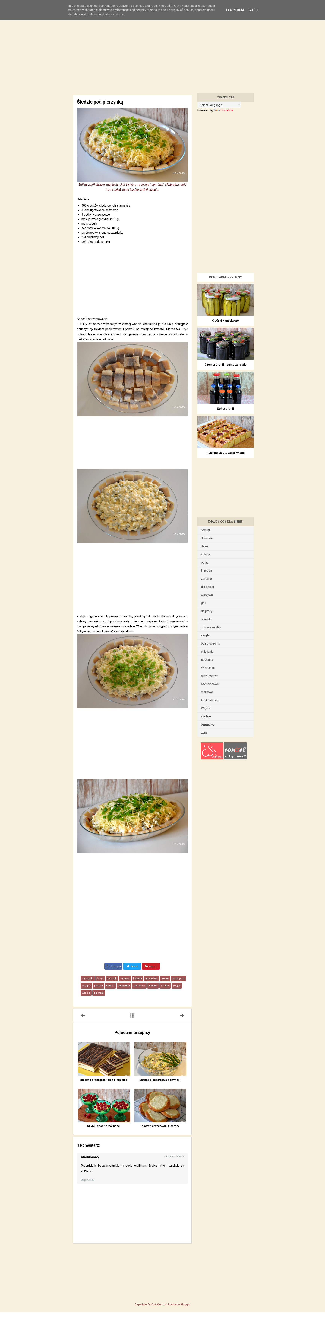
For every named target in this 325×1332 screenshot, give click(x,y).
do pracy (206, 611)
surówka (206, 619)
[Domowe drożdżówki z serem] (160, 1105)
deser (205, 546)
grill (203, 603)
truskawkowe (210, 700)
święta (177, 985)
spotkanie (139, 985)
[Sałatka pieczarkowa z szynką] (160, 1059)
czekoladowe (210, 684)
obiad (204, 562)
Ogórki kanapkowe (225, 320)
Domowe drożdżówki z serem (159, 1126)
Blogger (185, 1304)
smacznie (124, 985)
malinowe (207, 692)
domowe (207, 538)
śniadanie (207, 651)
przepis (86, 985)
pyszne (98, 985)
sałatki (110, 985)
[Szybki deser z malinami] (104, 1105)
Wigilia (86, 993)
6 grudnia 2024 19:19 (174, 1156)
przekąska (178, 978)
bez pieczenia (210, 643)
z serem (99, 993)
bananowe (207, 724)
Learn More (235, 10)
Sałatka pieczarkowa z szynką (159, 1080)
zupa (204, 732)
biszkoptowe (209, 676)
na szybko (151, 978)
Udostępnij (115, 966)
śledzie (153, 985)
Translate (227, 110)
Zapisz (152, 966)
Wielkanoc (208, 668)
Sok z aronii (225, 408)
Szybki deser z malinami (103, 1126)
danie (100, 978)
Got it (253, 10)
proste (165, 978)
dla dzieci (207, 587)
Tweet (134, 966)
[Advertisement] (162, 52)
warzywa (207, 595)
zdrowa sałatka (211, 627)
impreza (125, 978)
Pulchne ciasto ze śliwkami (225, 453)
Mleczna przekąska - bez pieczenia (103, 1080)
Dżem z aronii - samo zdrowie (225, 364)
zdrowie (206, 579)
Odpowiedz (87, 1179)
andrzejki (87, 978)
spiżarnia (207, 659)
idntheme (174, 1304)
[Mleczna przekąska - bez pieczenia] (104, 1059)
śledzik (165, 985)
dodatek (112, 978)
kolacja (137, 978)
